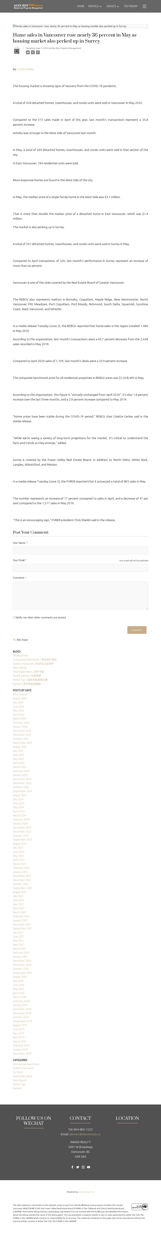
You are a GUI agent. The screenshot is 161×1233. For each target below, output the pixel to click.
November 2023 (22, 831)
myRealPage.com (86, 1192)
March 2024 (19, 815)
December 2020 (22, 960)
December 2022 (22, 875)
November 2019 (22, 1013)
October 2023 (21, 835)
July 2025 (18, 750)
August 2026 (20, 698)
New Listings (20, 667)
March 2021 (19, 948)
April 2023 (19, 859)
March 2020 (19, 997)
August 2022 (20, 892)
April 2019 (19, 1037)
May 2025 (18, 758)
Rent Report (20, 1080)
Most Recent (20, 694)
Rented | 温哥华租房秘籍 (27, 683)
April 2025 (19, 763)
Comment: (19, 577)
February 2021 (21, 952)
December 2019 (22, 1009)
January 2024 (20, 823)
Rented (17, 1088)
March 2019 (19, 1041)
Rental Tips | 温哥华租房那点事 (30, 679)
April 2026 (19, 714)
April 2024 (19, 811)
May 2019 (18, 1033)
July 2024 (18, 799)
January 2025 (20, 775)
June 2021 (18, 936)
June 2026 (18, 706)
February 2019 (21, 1045)
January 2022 (20, 920)
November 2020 (22, 964)
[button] (72, 1167)
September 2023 (22, 839)
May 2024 (18, 807)
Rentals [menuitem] (93, 6)
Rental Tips (19, 1084)
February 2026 (21, 722)
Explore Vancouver (23, 1068)
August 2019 (20, 1025)
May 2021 (18, 940)
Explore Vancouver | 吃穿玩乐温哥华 (33, 663)
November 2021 (22, 924)
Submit (137, 629)
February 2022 (21, 916)
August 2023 (20, 843)
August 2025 (20, 746)
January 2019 (20, 1049)
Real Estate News (22, 1076)
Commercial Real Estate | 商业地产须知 (35, 659)
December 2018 (22, 1053)
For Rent (18, 1072)
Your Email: (19, 560)
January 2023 (20, 872)
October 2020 (21, 968)
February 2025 (21, 771)
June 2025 (18, 755)
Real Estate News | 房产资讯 (28, 671)
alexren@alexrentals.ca (84, 1134)
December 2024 (22, 779)
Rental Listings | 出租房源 (27, 675)
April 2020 (19, 993)
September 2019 (22, 1021)
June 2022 (18, 900)
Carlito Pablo (25, 69)
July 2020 (18, 980)
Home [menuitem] (80, 6)
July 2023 (18, 847)
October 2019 (21, 1017)
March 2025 (19, 767)
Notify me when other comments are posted (40, 617)
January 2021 (20, 956)
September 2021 (22, 928)
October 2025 (21, 738)
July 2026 (18, 702)
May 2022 (18, 904)
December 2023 (22, 827)
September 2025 (22, 742)
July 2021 (18, 932)
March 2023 (19, 863)
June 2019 (18, 1029)
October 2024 (21, 787)
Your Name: (19, 542)
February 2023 (21, 867)
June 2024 (18, 803)
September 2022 (22, 888)
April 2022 (19, 908)
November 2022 (22, 880)
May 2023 (18, 855)
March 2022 (19, 912)
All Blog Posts (20, 655)
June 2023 (18, 851)
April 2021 (19, 944)
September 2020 (22, 972)
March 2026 (19, 718)
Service (111, 6)
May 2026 (18, 710)
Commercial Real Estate (26, 1064)
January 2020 (20, 1005)
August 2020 (20, 976)
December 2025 (22, 730)
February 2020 (21, 1001)
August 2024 (20, 795)
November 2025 (22, 734)
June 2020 (18, 985)
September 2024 (22, 791)
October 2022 (21, 884)
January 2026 (20, 726)
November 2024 (22, 783)
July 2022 (18, 896)
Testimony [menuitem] (131, 6)
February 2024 (21, 819)
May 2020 (18, 989)
